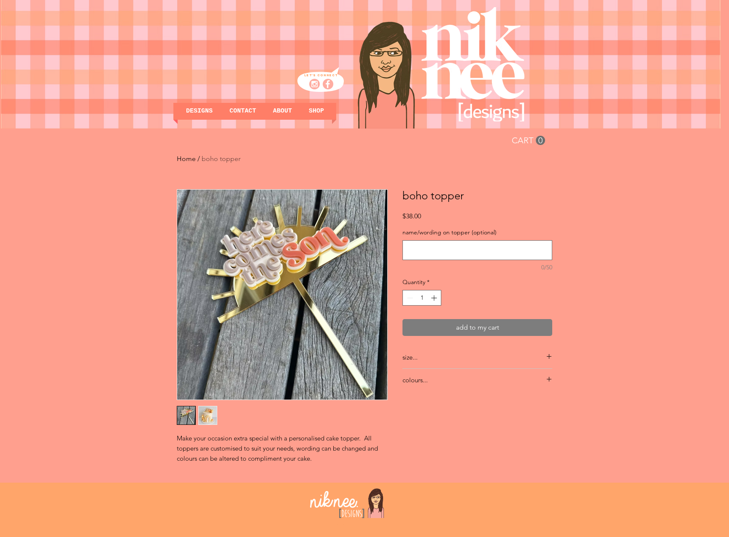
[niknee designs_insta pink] (314, 84)
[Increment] (434, 297)
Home (186, 159)
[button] (316, 111)
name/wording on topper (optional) (449, 232)
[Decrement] (409, 297)
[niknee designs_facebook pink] (328, 84)
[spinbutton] (421, 297)
